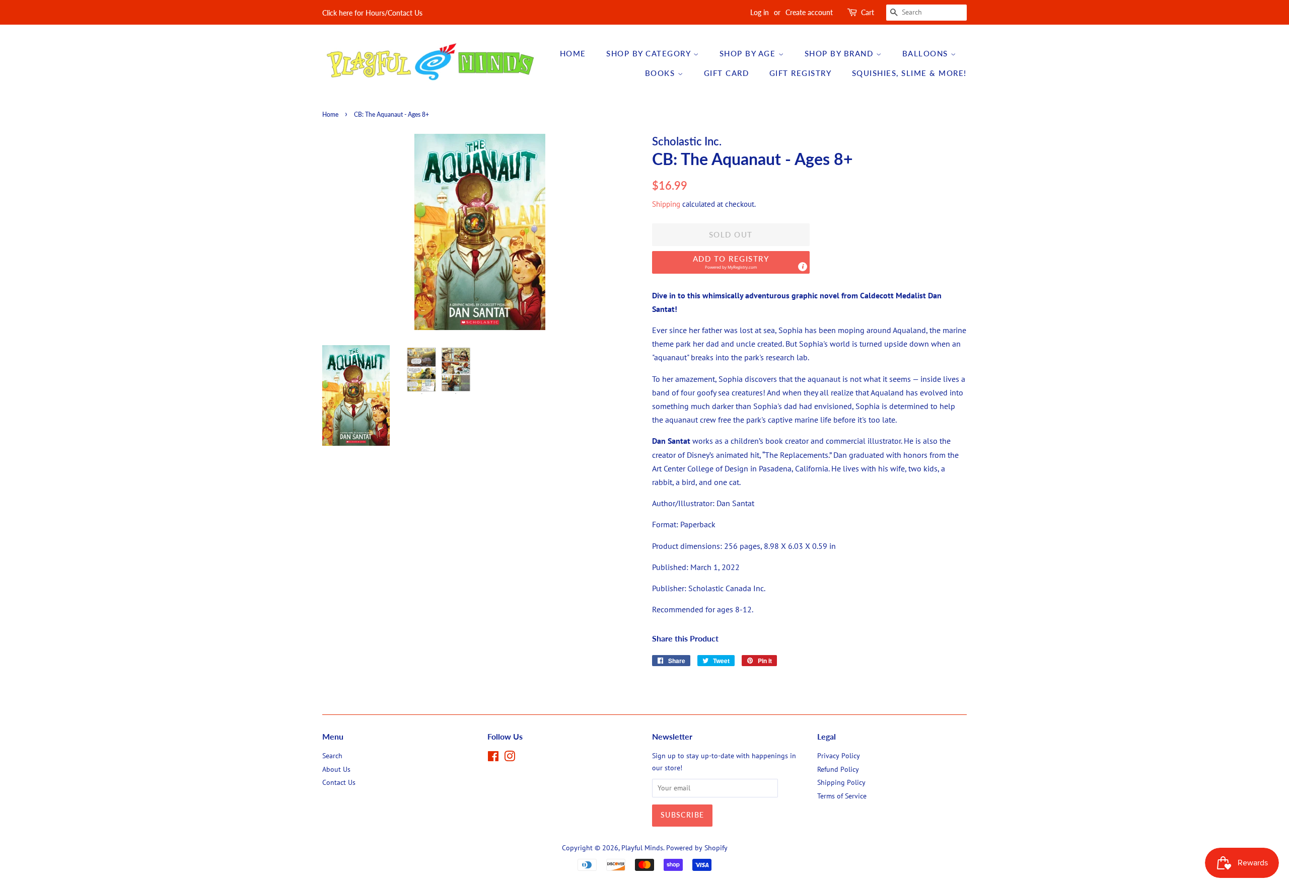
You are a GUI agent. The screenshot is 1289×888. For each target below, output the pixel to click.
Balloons (926, 53)
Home (573, 53)
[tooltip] (802, 266)
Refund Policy (838, 769)
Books (661, 72)
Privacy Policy (838, 755)
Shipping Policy (841, 782)
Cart (867, 12)
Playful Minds (642, 847)
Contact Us (338, 782)
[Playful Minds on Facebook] (493, 758)
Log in (759, 12)
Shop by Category (649, 53)
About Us (336, 769)
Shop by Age (749, 53)
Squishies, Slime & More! (909, 72)
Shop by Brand (840, 53)
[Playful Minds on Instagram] (509, 758)
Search (332, 755)
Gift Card (726, 72)
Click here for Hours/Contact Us (372, 13)
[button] (731, 262)
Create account (809, 12)
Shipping (666, 204)
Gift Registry (800, 72)
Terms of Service (842, 795)
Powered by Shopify (697, 847)
